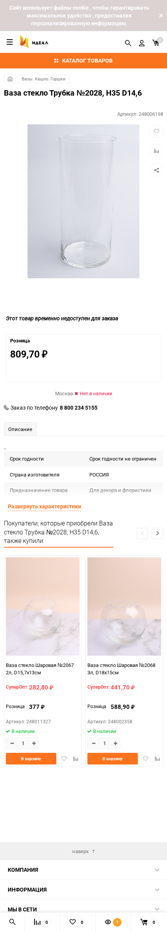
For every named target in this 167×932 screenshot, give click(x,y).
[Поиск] (128, 42)
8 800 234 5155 (78, 407)
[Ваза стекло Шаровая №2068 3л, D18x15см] (124, 607)
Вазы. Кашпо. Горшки (43, 79)
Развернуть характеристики (44, 506)
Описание (20, 429)
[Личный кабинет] (141, 42)
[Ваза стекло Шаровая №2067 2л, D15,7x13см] (43, 607)
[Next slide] (157, 533)
